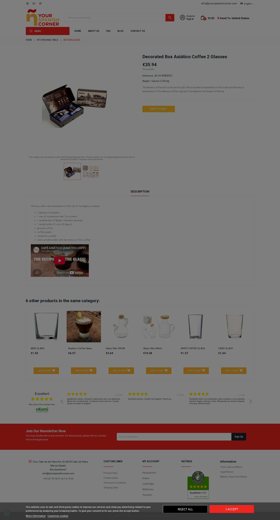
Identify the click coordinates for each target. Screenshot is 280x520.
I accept (232, 509)
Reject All (185, 509)
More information (36, 515)
